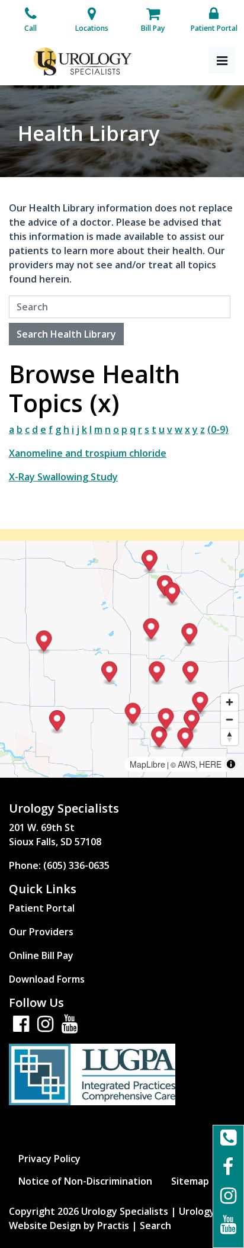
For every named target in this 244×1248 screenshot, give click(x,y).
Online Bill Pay (41, 955)
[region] (122, 659)
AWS (186, 764)
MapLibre (147, 764)
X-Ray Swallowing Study (63, 476)
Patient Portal (42, 908)
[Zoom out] (229, 719)
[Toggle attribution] (231, 764)
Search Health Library (66, 334)
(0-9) (218, 429)
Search (155, 1225)
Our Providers (41, 931)
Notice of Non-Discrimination (85, 1181)
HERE (210, 764)
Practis (113, 1225)
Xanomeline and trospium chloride (87, 453)
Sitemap (190, 1181)
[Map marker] (190, 674)
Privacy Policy (49, 1158)
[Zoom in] (229, 702)
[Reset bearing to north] (229, 736)
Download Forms (47, 979)
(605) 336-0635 (76, 865)
